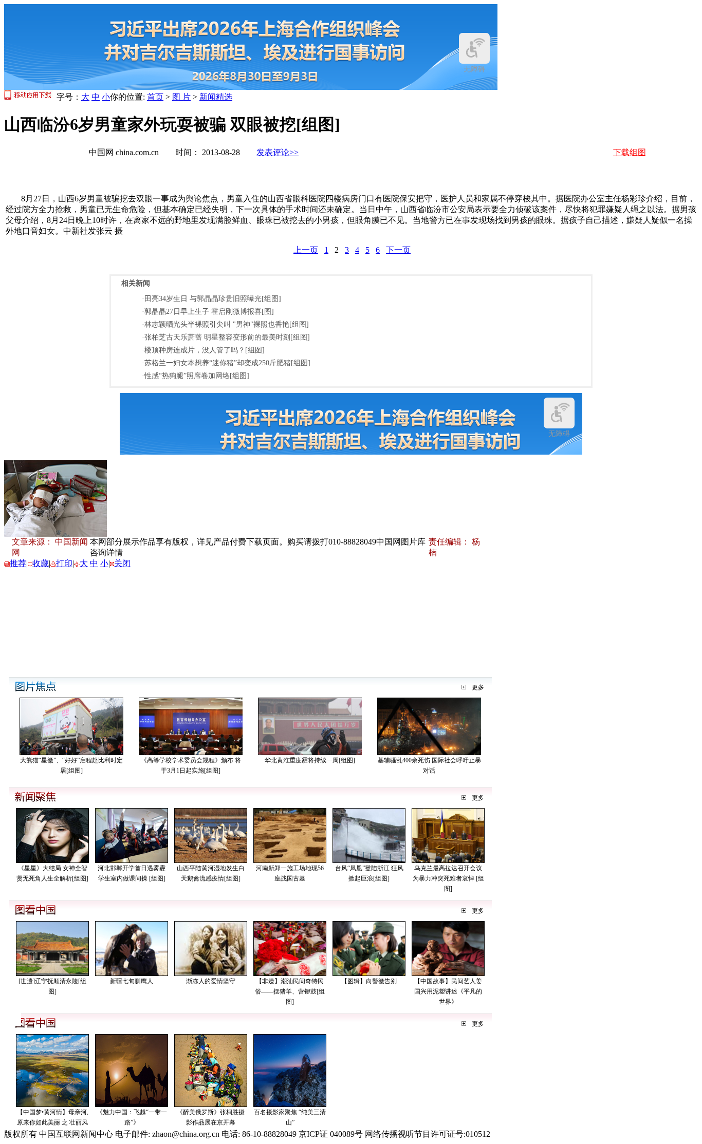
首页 (155, 96)
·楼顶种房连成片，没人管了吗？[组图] (203, 350)
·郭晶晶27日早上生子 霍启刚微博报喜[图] (208, 311)
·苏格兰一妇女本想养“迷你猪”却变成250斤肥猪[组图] (226, 363)
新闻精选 (215, 96)
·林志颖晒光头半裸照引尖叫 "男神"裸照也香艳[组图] (225, 324)
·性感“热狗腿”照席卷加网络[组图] (195, 376)
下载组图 (629, 152)
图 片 (181, 96)
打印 (64, 563)
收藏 (40, 563)
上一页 (305, 250)
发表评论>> (277, 152)
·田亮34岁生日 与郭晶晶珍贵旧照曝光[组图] (211, 299)
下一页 (398, 250)
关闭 (122, 563)
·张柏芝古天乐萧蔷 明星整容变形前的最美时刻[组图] (226, 337)
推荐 (18, 563)
